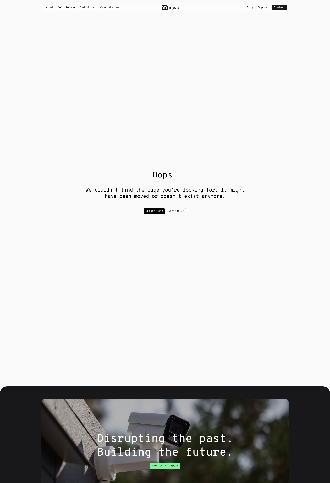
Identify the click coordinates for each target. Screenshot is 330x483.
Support (263, 7)
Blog (250, 7)
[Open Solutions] (74, 7)
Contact (279, 7)
